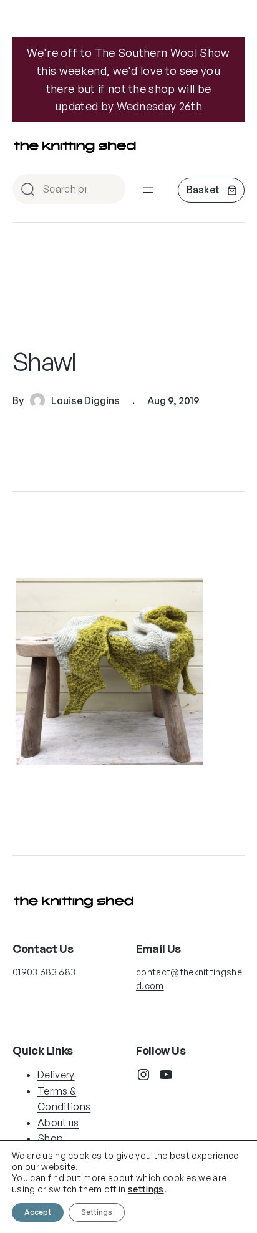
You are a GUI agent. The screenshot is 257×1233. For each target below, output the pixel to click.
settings (146, 1189)
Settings (96, 1212)
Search (110, 190)
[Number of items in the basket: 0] (211, 190)
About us (58, 1122)
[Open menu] (147, 190)
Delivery (56, 1074)
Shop (50, 1138)
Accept (37, 1212)
